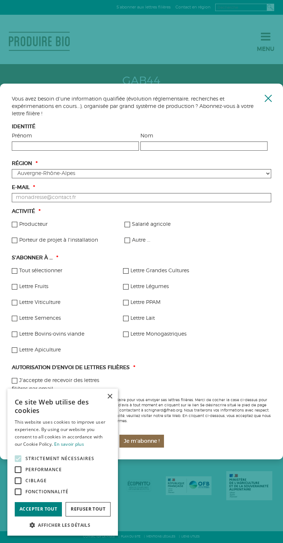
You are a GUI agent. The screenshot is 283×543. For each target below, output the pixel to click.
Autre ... (141, 240)
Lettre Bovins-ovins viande (51, 334)
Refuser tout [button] (88, 509)
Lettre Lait (142, 318)
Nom (146, 136)
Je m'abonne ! (142, 441)
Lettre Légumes (149, 286)
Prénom (22, 136)
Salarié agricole (151, 224)
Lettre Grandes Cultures (159, 270)
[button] (63, 524)
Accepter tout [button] (38, 509)
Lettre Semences (40, 318)
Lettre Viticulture (39, 302)
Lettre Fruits (33, 286)
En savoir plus (69, 444)
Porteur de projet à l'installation (58, 240)
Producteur (33, 224)
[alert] (62, 462)
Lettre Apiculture (40, 350)
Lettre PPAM (145, 302)
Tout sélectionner (40, 270)
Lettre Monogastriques (158, 334)
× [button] (109, 396)
